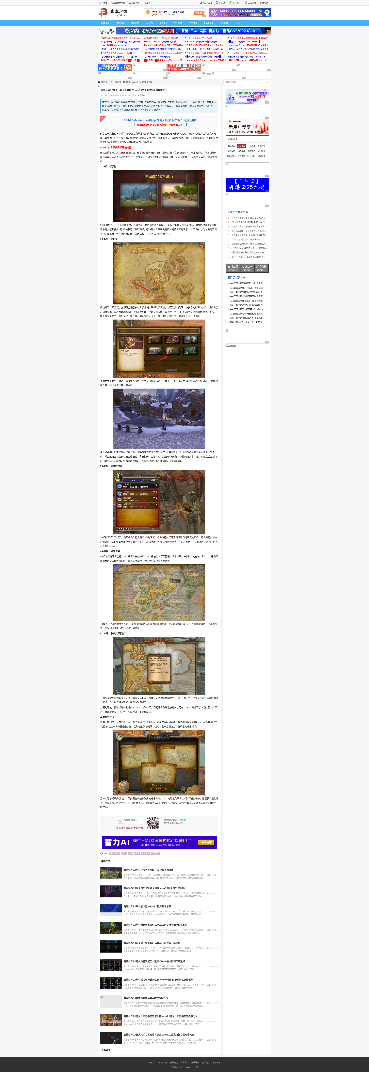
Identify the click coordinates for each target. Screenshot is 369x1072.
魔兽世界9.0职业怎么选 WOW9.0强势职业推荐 (147, 906)
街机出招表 (209, 23)
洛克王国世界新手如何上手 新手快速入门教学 (250, 288)
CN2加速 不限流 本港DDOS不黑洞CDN (161, 38)
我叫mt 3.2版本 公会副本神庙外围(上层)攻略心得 (253, 231)
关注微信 (252, 3)
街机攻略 (163, 23)
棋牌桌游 (251, 151)
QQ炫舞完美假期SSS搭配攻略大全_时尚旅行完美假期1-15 (257, 222)
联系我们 (174, 1062)
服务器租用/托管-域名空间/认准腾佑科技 (247, 56)
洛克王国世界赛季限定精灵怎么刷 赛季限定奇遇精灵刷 (254, 292)
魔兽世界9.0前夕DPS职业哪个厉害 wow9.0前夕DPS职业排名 (155, 888)
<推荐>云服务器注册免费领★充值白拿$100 (120, 38)
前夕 (124, 853)
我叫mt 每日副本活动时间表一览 (245, 239)
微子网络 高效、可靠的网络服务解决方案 (205, 53)
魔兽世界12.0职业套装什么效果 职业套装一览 (250, 322)
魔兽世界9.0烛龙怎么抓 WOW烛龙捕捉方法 (146, 998)
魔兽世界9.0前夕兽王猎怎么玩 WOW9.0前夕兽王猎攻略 (152, 943)
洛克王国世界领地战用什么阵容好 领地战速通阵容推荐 (254, 305)
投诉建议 (206, 1062)
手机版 (222, 3)
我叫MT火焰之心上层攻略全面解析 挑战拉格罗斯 (253, 257)
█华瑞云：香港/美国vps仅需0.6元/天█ (204, 56)
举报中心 (236, 3)
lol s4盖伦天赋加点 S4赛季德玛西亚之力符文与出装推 (255, 244)
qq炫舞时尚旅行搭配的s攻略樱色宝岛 (247, 226)
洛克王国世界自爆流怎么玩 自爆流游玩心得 (249, 301)
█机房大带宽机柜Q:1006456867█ (244, 41)
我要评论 (143, 95)
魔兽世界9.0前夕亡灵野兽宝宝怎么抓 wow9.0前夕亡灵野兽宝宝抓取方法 (161, 1016)
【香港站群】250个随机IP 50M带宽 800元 (163, 49)
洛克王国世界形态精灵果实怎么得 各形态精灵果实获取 (254, 309)
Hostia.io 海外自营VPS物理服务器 (202, 41)
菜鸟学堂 (103, 3)
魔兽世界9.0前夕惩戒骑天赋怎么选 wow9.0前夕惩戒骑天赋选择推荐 (158, 980)
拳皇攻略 (193, 23)
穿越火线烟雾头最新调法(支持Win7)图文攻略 (251, 218)
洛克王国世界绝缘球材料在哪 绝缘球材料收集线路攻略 (254, 314)
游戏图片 (241, 151)
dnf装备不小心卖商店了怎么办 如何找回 (249, 248)
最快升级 (145, 853)
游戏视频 (261, 151)
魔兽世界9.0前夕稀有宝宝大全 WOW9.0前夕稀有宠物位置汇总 (155, 925)
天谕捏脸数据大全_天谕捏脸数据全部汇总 (250, 235)
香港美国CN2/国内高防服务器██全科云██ (120, 60)
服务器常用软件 (118, 3)
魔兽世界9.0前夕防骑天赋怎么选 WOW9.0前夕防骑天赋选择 (154, 961)
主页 (111, 82)
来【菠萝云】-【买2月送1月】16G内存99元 (120, 41)
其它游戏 (224, 23)
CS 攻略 (149, 23)
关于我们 (152, 1062)
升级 (137, 853)
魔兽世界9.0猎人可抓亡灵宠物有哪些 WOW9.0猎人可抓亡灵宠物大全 (159, 1034)
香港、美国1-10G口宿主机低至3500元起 (205, 49)
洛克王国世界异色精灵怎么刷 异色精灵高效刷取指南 (253, 283)
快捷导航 (264, 3)
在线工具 (146, 3)
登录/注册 (207, 3)
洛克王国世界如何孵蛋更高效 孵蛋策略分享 (249, 296)
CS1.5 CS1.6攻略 (251, 156)
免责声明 (184, 1062)
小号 (130, 853)
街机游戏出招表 (231, 156)
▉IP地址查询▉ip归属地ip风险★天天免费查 (163, 45)
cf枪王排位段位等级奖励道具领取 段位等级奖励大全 (254, 252)
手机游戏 (120, 23)
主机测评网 (134, 3)
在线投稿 (216, 1062)
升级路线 (155, 853)
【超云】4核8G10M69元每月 (157, 56)
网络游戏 (135, 23)
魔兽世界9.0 (114, 853)
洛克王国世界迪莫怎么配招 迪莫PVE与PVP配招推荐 (253, 318)
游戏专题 (231, 151)
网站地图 (195, 1062)
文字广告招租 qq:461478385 (199, 38)
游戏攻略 (105, 23)
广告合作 (163, 1062)
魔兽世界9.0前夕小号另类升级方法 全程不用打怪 (148, 870)
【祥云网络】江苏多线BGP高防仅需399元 (248, 53)
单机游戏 (178, 23)
